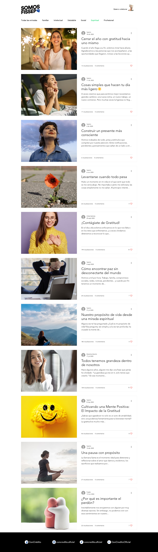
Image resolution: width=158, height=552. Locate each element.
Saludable (72, 20)
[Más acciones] (132, 33)
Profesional (109, 20)
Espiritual (95, 20)
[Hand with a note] (131, 7)
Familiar (45, 20)
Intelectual (58, 20)
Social (83, 20)
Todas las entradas (29, 20)
